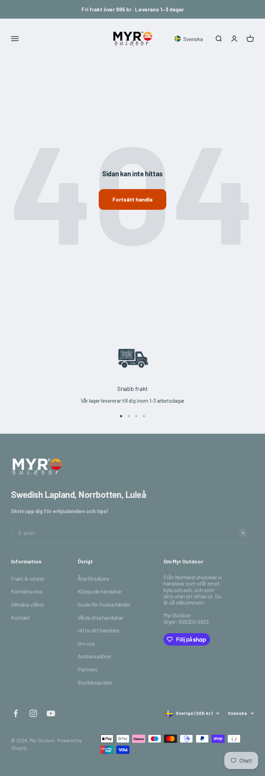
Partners (88, 669)
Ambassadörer (94, 656)
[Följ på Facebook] (15, 713)
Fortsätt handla (132, 199)
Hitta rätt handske (98, 630)
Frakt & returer (28, 578)
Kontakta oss (26, 591)
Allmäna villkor (27, 604)
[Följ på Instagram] (33, 713)
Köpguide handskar (100, 591)
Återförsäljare (93, 578)
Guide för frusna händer (104, 604)
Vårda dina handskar (100, 617)
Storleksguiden (95, 682)
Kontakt (20, 617)
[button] (190, 39)
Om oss (86, 643)
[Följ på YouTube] (51, 713)
